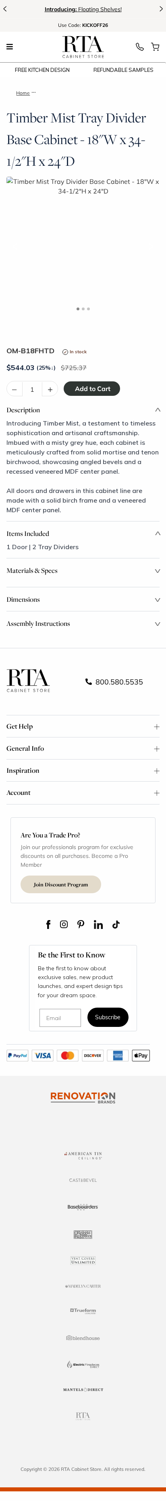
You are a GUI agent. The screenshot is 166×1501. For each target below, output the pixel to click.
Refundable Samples (123, 70)
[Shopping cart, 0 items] (155, 49)
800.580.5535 (118, 681)
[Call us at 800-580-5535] (139, 49)
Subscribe (107, 1018)
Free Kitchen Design (42, 70)
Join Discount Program (61, 884)
